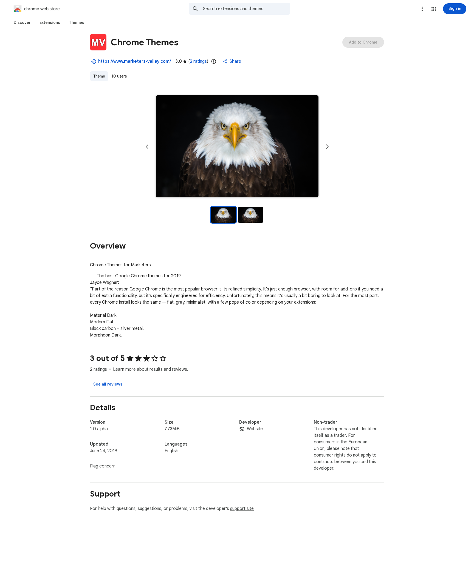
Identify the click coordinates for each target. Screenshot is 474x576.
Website (255, 429)
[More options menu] (422, 8)
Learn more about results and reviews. (150, 369)
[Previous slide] (147, 146)
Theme (99, 76)
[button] (433, 9)
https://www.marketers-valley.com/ (134, 61)
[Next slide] (327, 146)
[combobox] (246, 8)
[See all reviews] (108, 384)
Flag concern (102, 466)
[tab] (22, 22)
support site (242, 508)
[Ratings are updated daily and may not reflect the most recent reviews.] (213, 61)
